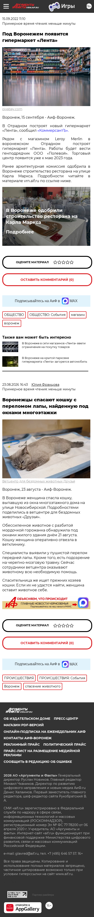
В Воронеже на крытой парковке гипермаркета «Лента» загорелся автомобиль (54, 359)
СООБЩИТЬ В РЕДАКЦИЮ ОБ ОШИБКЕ (38, 762)
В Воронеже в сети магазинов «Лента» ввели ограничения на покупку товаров (54, 345)
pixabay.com (12, 109)
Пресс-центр (66, 719)
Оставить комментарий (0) (47, 280)
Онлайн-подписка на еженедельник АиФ (45, 732)
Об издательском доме (27, 719)
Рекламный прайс (22, 744)
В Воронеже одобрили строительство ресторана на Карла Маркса (42, 216)
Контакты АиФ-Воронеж (28, 738)
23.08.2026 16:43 (15, 385)
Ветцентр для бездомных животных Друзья (38, 481)
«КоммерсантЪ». (53, 130)
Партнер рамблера (43, 894)
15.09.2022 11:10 (13, 19)
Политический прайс (64, 744)
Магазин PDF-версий (24, 725)
